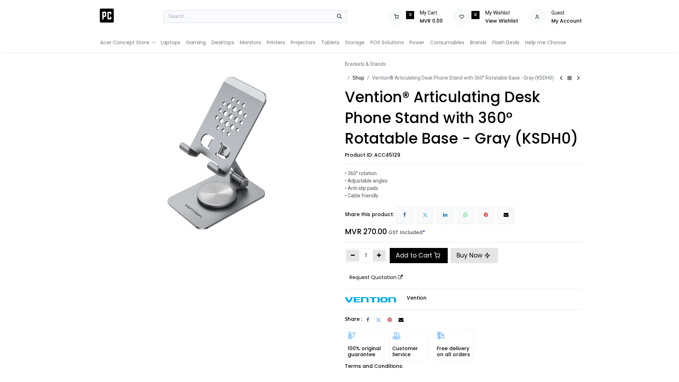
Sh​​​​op (358, 78)
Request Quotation (372, 277)
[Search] (339, 17)
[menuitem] (127, 42)
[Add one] (379, 255)
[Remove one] (352, 255)
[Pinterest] (485, 214)
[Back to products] (569, 78)
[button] (376, 278)
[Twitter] (425, 214)
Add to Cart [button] (414, 255)
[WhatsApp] (465, 214)
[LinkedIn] (445, 214)
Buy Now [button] (470, 255)
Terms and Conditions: (374, 366)
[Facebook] (404, 214)
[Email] (506, 214)
